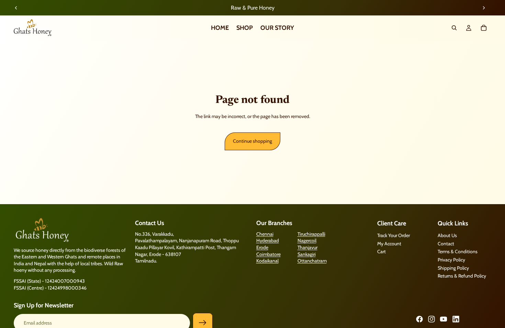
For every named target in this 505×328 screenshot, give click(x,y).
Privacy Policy (451, 260)
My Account (389, 244)
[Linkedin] (456, 319)
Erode (262, 247)
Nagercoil (307, 241)
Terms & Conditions (458, 252)
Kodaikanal (267, 261)
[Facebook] (419, 319)
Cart (381, 252)
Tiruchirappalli (311, 234)
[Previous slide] (16, 7)
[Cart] (483, 27)
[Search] (454, 27)
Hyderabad (267, 241)
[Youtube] (443, 319)
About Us (447, 236)
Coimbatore (268, 254)
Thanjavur (307, 247)
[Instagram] (431, 319)
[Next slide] (483, 7)
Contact (446, 244)
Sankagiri (307, 254)
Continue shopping (252, 141)
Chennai (264, 234)
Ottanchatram (312, 261)
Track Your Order (393, 236)
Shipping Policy (453, 268)
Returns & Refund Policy (462, 276)
